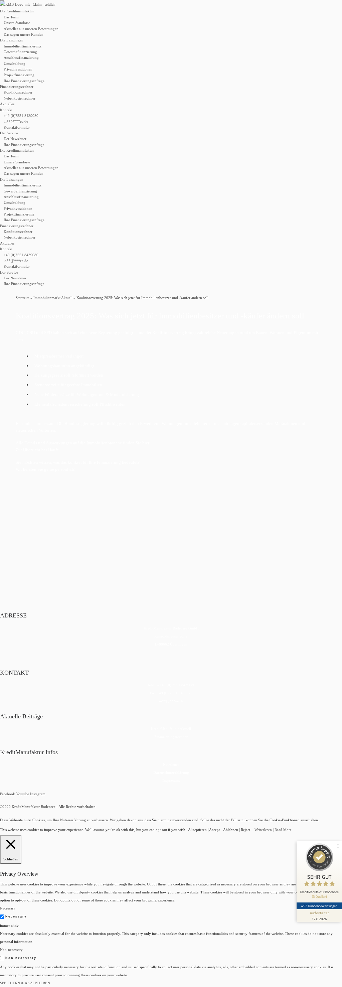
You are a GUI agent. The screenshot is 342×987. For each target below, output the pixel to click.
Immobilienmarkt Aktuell (52, 298)
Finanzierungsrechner (16, 87)
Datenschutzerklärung (171, 772)
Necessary (16, 916)
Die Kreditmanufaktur (17, 11)
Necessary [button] (7, 908)
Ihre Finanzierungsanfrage (24, 81)
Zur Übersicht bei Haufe (37, 449)
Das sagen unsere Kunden (23, 34)
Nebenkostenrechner (19, 98)
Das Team (11, 17)
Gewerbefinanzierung (20, 52)
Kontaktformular (17, 127)
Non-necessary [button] (11, 950)
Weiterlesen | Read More (273, 830)
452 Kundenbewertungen (319, 905)
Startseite (22, 298)
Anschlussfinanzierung (21, 57)
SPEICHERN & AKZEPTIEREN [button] (25, 983)
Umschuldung (14, 63)
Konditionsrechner (18, 92)
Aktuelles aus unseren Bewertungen (31, 29)
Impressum (171, 781)
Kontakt (6, 110)
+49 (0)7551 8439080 (21, 116)
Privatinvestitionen (18, 69)
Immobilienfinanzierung (22, 46)
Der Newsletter (15, 139)
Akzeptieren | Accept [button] (204, 830)
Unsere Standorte (17, 23)
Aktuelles (7, 104)
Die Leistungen (11, 40)
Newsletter (171, 764)
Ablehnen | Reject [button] (236, 830)
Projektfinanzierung (19, 75)
